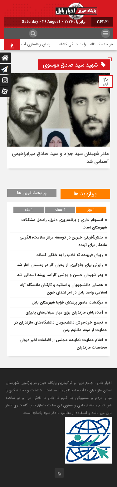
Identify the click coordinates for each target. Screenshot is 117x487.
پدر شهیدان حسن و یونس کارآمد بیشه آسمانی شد (60, 275)
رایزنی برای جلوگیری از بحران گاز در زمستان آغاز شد (60, 265)
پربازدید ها (85, 193)
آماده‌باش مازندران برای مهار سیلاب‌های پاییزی (64, 312)
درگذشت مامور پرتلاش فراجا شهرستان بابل (67, 302)
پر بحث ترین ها (31, 192)
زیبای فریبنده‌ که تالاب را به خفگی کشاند (70, 255)
